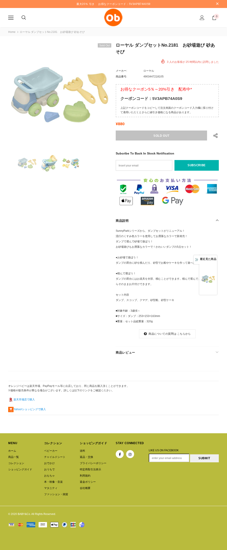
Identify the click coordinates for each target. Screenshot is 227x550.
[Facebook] (120, 454)
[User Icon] (202, 17)
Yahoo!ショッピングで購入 (30, 409)
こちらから (184, 333)
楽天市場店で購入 (24, 399)
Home (12, 32)
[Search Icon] (24, 18)
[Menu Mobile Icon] (11, 17)
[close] (217, 4)
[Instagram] (130, 454)
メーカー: (121, 70)
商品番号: (121, 76)
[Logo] (113, 17)
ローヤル (148, 70)
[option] (59, 94)
